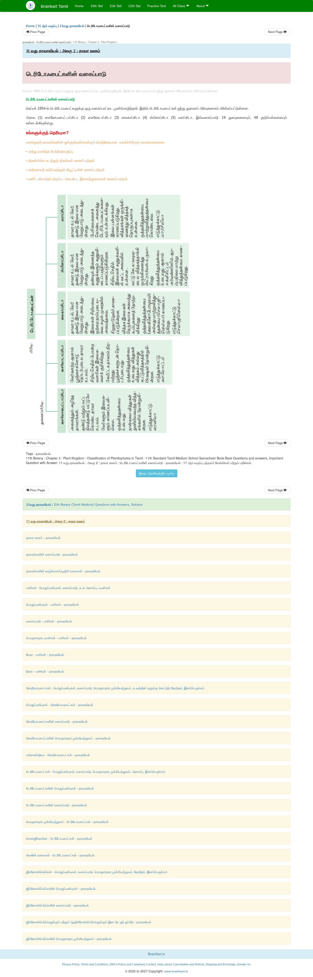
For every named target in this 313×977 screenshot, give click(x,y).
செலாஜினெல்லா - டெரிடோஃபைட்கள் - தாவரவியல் (59, 838)
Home (79, 6)
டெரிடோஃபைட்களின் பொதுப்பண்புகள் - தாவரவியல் (60, 788)
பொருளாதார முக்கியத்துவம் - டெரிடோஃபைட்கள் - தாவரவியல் (67, 822)
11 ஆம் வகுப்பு (47, 26)
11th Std (115, 6)
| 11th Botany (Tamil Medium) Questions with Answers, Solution (84, 504)
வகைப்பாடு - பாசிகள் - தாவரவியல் (49, 621)
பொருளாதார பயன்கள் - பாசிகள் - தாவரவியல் (56, 638)
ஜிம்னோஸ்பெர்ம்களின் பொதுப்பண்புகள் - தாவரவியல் (61, 888)
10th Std (97, 6)
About (201, 6)
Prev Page (37, 32)
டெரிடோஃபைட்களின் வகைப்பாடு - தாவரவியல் (56, 805)
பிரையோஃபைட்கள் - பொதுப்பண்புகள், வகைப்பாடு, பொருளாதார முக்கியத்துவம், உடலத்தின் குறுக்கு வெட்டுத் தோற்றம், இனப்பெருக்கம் (115, 688)
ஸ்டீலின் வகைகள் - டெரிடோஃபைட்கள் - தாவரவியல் (60, 855)
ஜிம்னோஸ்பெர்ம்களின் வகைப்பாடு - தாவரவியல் (57, 905)
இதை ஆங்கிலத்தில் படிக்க (156, 473)
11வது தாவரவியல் (72, 26)
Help (160, 964)
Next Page (276, 32)
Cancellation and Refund (188, 964)
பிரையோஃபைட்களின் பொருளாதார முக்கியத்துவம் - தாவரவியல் (68, 738)
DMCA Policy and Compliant (127, 964)
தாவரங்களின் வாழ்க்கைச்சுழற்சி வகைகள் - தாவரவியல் (63, 571)
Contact (151, 964)
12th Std (134, 6)
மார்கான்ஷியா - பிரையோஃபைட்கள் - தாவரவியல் (58, 755)
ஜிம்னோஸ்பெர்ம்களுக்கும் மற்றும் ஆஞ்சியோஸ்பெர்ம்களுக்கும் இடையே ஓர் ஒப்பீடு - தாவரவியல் (88, 922)
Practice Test (156, 6)
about (168, 964)
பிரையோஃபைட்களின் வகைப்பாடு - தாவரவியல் (57, 721)
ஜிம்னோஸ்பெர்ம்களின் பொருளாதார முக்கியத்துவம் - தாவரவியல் (69, 939)
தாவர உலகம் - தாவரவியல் (43, 538)
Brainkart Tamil (54, 6)
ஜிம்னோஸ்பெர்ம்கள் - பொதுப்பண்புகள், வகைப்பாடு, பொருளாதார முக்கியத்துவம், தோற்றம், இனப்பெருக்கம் (96, 872)
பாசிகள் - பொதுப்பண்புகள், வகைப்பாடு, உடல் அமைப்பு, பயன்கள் (68, 588)
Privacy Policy (71, 964)
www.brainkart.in (175, 971)
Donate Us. (244, 964)
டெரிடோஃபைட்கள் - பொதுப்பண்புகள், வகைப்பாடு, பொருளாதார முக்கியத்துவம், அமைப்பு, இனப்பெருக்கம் (95, 771)
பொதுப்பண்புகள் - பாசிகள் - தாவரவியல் (52, 604)
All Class (179, 6)
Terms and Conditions (94, 964)
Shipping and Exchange (221, 964)
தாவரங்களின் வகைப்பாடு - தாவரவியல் (52, 554)
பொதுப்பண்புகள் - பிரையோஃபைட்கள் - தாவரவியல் (59, 705)
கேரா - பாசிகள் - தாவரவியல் (45, 655)
